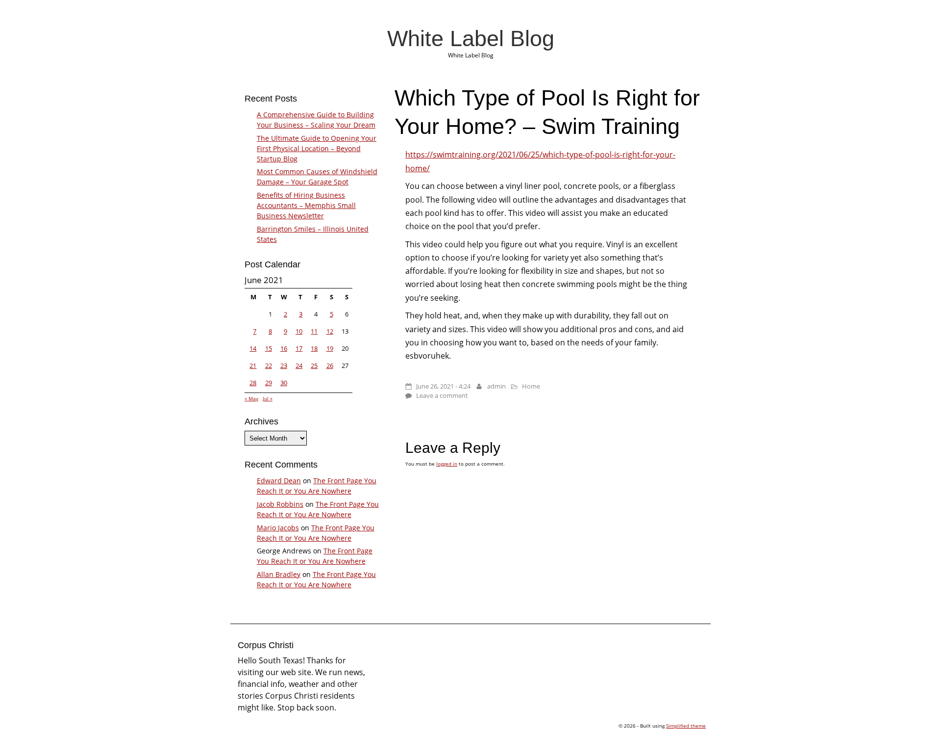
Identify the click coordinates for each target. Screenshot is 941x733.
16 (283, 348)
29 (268, 382)
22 (268, 365)
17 (299, 348)
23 (283, 365)
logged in (446, 463)
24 (299, 365)
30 (283, 382)
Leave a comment (442, 395)
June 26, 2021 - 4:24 (443, 386)
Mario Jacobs (278, 527)
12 (329, 331)
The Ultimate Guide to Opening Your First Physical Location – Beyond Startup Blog (316, 148)
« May (251, 398)
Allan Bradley (278, 574)
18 (314, 348)
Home (531, 386)
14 (252, 348)
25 (314, 365)
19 (329, 348)
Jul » (267, 398)
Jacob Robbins (280, 504)
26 (329, 365)
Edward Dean (279, 480)
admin (496, 386)
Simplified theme (686, 725)
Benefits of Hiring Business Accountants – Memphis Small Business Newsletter (306, 205)
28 (252, 382)
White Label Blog (470, 38)
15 (268, 348)
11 (314, 331)
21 (252, 365)
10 (299, 331)
